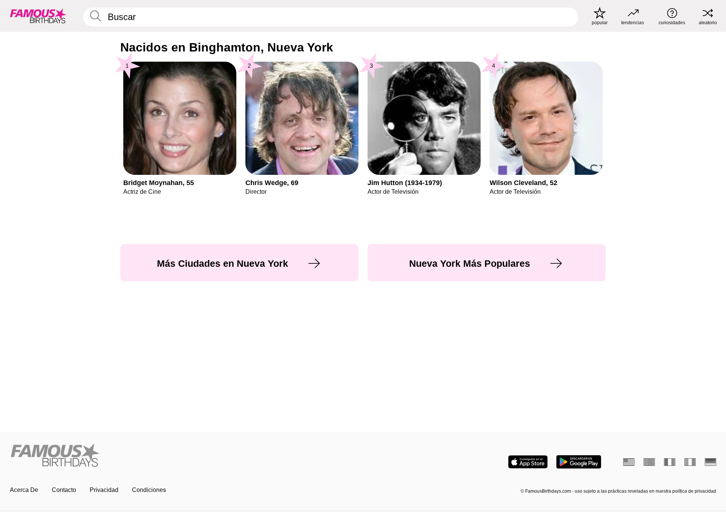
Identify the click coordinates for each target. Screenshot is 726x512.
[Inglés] (628, 462)
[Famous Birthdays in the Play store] (578, 461)
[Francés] (669, 462)
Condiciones (149, 490)
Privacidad (104, 490)
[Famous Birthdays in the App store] (528, 461)
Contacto (64, 490)
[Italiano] (690, 462)
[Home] (184, 455)
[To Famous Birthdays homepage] (38, 15)
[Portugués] (649, 462)
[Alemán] (710, 462)
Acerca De (24, 490)
